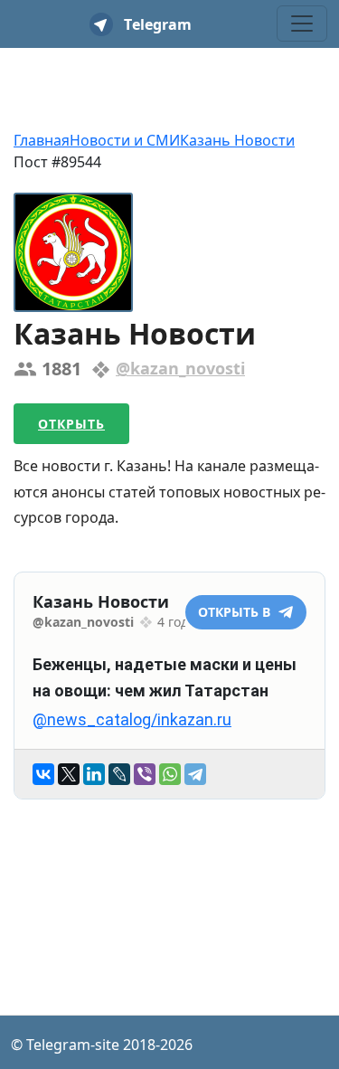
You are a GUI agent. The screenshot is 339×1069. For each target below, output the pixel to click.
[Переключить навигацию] (302, 23)
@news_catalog (92, 719)
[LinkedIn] (94, 774)
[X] (69, 774)
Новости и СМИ (125, 140)
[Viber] (144, 774)
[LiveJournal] (119, 774)
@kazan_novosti (180, 368)
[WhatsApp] (170, 774)
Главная (42, 140)
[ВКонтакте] (43, 774)
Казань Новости (237, 140)
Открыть (71, 423)
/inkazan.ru (191, 719)
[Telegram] (195, 774)
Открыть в (236, 611)
